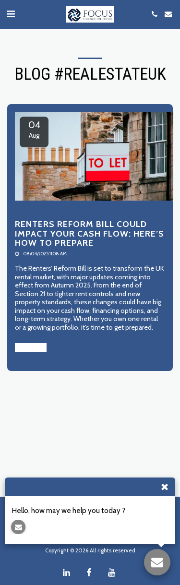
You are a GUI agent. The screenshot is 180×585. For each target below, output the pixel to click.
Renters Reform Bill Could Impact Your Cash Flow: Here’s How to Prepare (89, 233)
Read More (31, 347)
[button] (10, 14)
